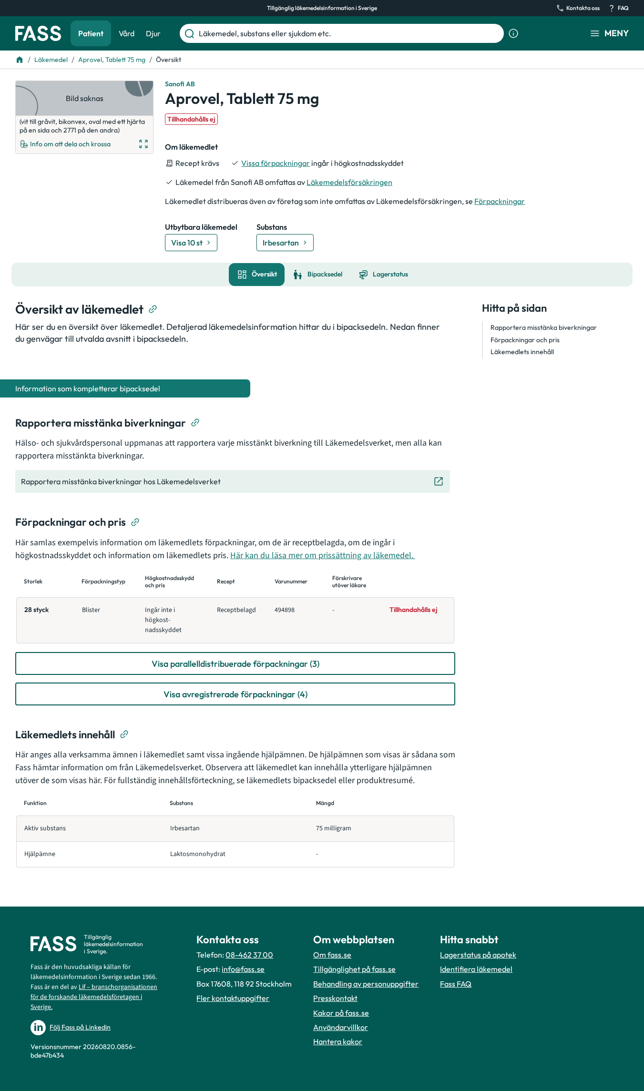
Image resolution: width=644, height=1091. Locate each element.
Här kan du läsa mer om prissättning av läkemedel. (322, 555)
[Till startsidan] (19, 59)
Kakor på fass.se (341, 1013)
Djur (153, 33)
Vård (126, 33)
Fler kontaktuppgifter (232, 998)
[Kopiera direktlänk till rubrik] (153, 309)
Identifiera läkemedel (476, 969)
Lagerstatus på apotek (478, 954)
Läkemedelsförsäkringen (349, 182)
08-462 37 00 (249, 954)
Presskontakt (335, 998)
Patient (90, 33)
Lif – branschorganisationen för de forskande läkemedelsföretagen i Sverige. (94, 997)
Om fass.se (332, 954)
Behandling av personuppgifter (366, 984)
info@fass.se (243, 969)
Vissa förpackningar (275, 163)
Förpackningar (499, 201)
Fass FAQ (455, 984)
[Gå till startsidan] (38, 33)
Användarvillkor (340, 1027)
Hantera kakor (337, 1041)
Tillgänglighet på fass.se (354, 969)
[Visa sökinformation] (513, 33)
